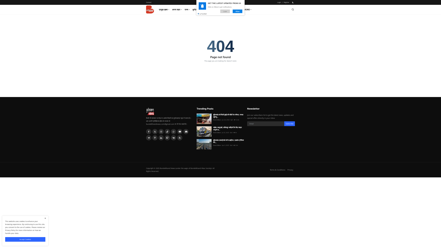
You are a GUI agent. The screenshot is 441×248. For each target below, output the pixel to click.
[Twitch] (167, 137)
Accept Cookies (25, 239)
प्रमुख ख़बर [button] (163, 9)
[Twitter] (155, 131)
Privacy (290, 170)
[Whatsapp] (173, 131)
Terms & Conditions (277, 170)
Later (225, 11)
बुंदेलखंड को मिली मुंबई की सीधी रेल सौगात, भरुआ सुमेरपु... (228, 116)
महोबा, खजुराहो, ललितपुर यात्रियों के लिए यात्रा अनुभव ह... (227, 128)
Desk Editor (217, 120)
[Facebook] (148, 131)
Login (279, 2)
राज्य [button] (186, 9)
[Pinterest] (155, 137)
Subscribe (289, 124)
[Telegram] (148, 137)
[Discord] (186, 131)
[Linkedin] (161, 137)
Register (286, 2)
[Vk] (173, 137)
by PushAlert (203, 14)
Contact (148, 2)
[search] (293, 9)
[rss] (179, 137)
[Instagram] (161, 131)
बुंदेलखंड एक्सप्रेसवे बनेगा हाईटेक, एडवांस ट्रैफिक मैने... (228, 141)
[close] (45, 218)
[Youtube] (179, 131)
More (247, 9)
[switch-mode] (293, 2)
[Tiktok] (167, 131)
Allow (238, 11)
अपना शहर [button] (176, 9)
